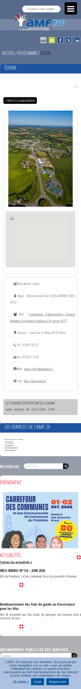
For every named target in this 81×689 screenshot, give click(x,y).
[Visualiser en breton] (43, 40)
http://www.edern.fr (35, 381)
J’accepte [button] (37, 682)
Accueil (8, 52)
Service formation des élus (9, 445)
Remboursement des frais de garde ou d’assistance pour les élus (37, 606)
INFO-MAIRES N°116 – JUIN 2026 (22, 570)
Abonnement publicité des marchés (34, 649)
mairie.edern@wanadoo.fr (38, 369)
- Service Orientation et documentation (11, 447)
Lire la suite (78, 557)
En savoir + (21, 681)
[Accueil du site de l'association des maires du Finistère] (40, 21)
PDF (77, 86)
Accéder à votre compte (40, 9)
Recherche (9, 466)
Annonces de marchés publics (9, 442)
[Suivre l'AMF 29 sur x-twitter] (68, 40)
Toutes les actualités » (16, 562)
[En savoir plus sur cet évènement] (40, 546)
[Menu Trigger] (71, 8)
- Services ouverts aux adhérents (9, 450)
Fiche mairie (27, 52)
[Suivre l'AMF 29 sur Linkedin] (77, 40)
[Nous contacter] (52, 40)
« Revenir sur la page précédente (20, 100)
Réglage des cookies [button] (57, 682)
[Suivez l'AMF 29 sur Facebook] (60, 40)
